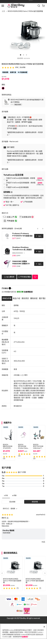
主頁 (3, 11)
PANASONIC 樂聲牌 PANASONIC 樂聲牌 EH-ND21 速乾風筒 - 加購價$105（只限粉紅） (21, 262)
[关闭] (44, 626)
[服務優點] (11, 192)
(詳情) (30, 122)
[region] (23, 631)
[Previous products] (37, 228)
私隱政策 (25, 637)
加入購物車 (10, 277)
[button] (44, 573)
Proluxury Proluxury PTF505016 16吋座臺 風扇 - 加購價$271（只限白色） (22, 235)
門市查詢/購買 (25, 277)
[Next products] (42, 228)
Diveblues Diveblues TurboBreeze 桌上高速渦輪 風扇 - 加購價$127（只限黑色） (22, 248)
